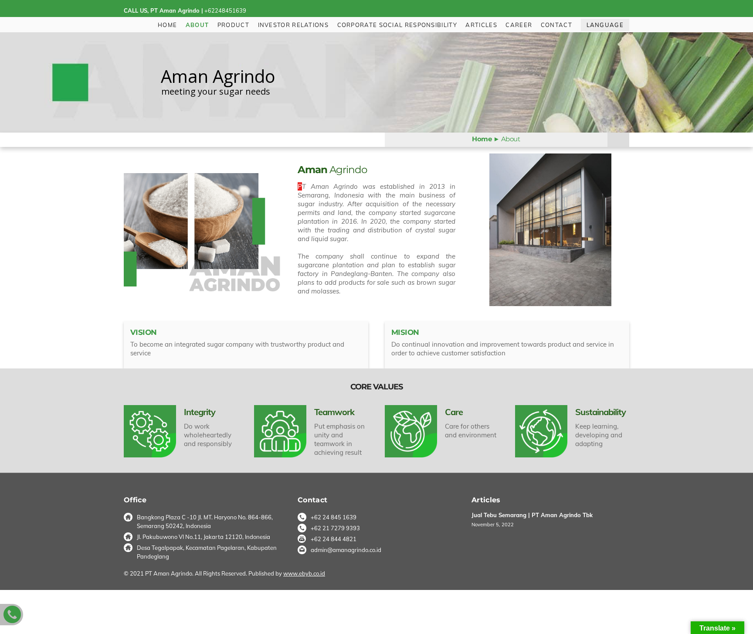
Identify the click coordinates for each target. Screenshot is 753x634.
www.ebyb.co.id (304, 573)
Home (167, 24)
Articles (481, 24)
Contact (556, 24)
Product (233, 24)
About (197, 24)
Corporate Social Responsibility (397, 24)
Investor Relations (293, 24)
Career (518, 24)
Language (605, 24)
